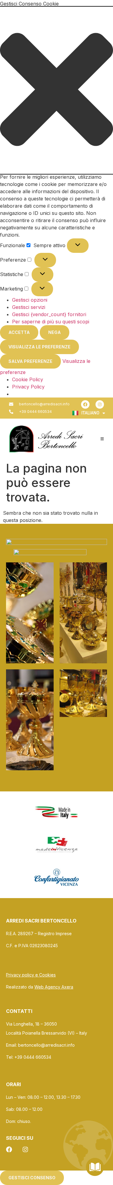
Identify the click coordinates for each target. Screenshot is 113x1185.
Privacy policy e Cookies (31, 974)
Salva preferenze (30, 361)
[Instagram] (100, 404)
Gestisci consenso (31, 1177)
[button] (56, 90)
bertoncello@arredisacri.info (46, 1045)
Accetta (19, 332)
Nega (54, 332)
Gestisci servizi (28, 307)
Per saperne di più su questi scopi (50, 322)
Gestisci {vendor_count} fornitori (49, 314)
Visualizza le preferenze (39, 346)
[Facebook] (85, 404)
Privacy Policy (28, 387)
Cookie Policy (27, 379)
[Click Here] (102, 439)
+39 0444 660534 (33, 1057)
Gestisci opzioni (29, 300)
